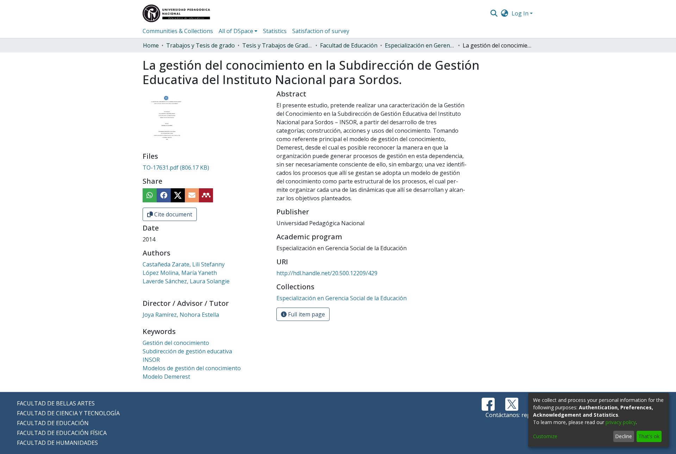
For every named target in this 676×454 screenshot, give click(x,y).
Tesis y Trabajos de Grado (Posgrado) (277, 45)
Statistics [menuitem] (275, 31)
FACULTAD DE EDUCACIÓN (53, 423)
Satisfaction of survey (320, 31)
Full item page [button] (306, 314)
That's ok (648, 436)
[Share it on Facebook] (164, 195)
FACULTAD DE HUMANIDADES (57, 443)
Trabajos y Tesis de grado (200, 45)
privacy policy (621, 422)
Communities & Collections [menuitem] (178, 31)
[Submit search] (493, 13)
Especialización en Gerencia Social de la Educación (420, 45)
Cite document (172, 214)
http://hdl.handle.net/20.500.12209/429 (326, 273)
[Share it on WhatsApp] (150, 195)
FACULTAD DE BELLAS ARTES (56, 403)
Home (151, 45)
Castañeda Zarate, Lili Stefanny (184, 264)
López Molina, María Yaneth (180, 273)
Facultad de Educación (348, 45)
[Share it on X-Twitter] (178, 195)
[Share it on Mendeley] (206, 195)
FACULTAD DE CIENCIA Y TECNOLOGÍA (68, 413)
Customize (545, 436)
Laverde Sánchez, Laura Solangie (186, 281)
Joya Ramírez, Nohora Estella (181, 315)
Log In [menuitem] (520, 13)
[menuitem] (504, 13)
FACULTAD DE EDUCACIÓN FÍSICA (62, 433)
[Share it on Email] (192, 195)
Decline (623, 436)
